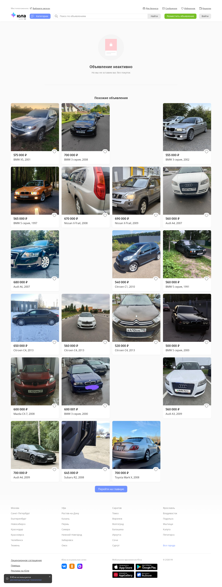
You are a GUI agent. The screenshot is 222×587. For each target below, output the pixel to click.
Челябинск (17, 540)
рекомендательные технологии (26, 580)
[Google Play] (146, 567)
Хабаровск (67, 540)
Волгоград (118, 524)
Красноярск (17, 534)
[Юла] (18, 15)
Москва (15, 507)
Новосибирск (18, 524)
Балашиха (118, 529)
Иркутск (116, 534)
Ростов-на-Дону (70, 513)
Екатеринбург (18, 518)
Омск (64, 545)
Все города (169, 545)
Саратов (117, 507)
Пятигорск (169, 534)
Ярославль (169, 507)
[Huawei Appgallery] (123, 574)
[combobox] (100, 16)
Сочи (115, 540)
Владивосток (170, 513)
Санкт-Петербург (20, 513)
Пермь (65, 524)
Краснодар (17, 529)
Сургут (116, 545)
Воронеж (117, 518)
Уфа (64, 507)
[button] (54, 151)
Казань (66, 518)
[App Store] (123, 567)
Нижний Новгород (72, 534)
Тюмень (15, 545)
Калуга (166, 529)
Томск (115, 513)
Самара (66, 529)
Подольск (168, 518)
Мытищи (168, 524)
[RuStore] (146, 574)
